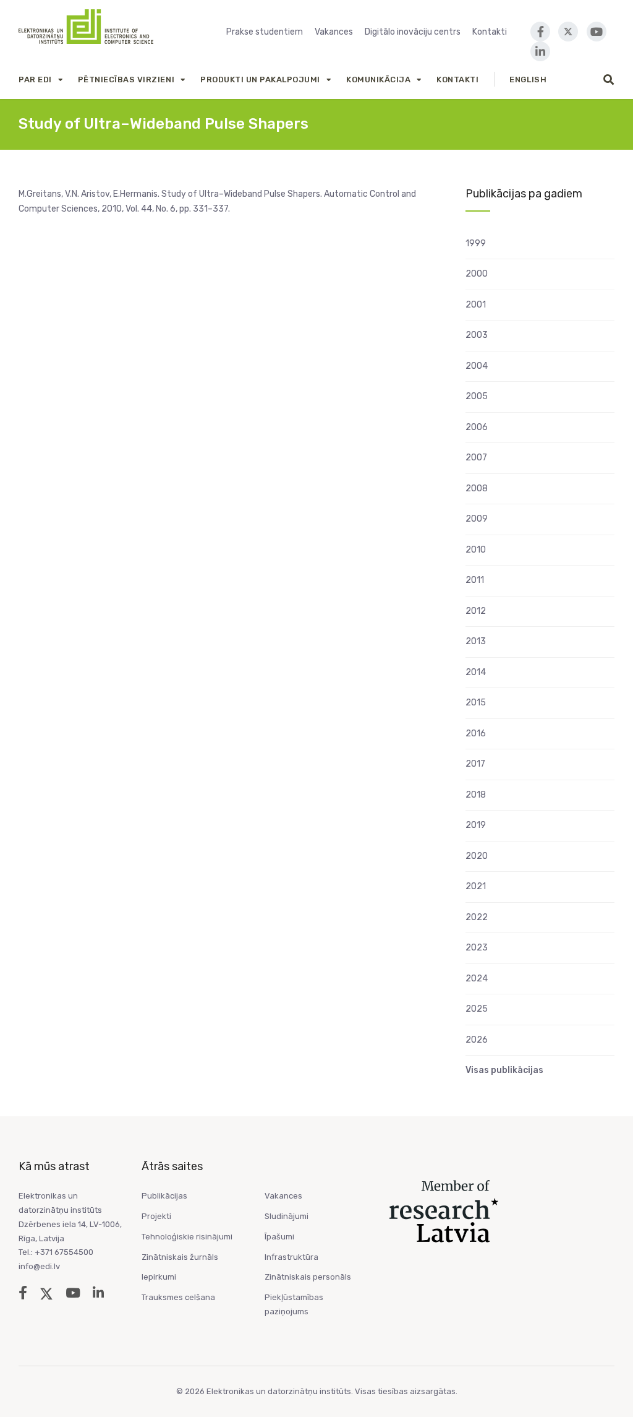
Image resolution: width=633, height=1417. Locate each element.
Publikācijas (164, 1195)
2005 (476, 396)
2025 (476, 1009)
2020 (476, 856)
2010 (475, 550)
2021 (475, 886)
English (527, 79)
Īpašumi (279, 1236)
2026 (476, 1040)
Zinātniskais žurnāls (180, 1257)
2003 (476, 335)
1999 (475, 243)
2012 (475, 611)
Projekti (156, 1216)
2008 (476, 488)
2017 (475, 764)
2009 (476, 519)
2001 (475, 304)
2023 (476, 947)
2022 (476, 917)
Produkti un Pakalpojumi (260, 79)
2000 (476, 274)
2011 (474, 580)
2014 (475, 672)
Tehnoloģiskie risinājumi (187, 1236)
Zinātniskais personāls (308, 1276)
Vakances (334, 32)
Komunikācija (378, 79)
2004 (476, 366)
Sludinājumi (286, 1216)
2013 (475, 641)
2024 (476, 978)
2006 (476, 427)
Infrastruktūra (291, 1257)
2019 (475, 825)
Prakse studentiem (264, 32)
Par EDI (35, 79)
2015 (475, 702)
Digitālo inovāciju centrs (413, 32)
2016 (475, 733)
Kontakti (489, 32)
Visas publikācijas (504, 1070)
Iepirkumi (159, 1276)
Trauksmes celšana (178, 1297)
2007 (476, 457)
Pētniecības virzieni (126, 79)
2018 (475, 795)
